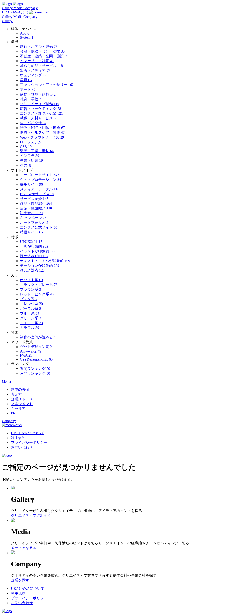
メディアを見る (23, 548)
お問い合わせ (22, 447)
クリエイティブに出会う (31, 515)
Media (18, 8)
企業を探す (20, 580)
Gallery (7, 8)
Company (30, 8)
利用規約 (18, 438)
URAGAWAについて (27, 433)
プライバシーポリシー (29, 442)
